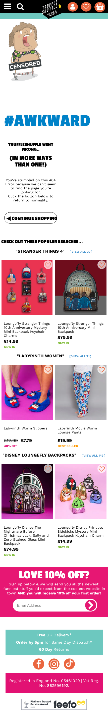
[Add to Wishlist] (48, 264)
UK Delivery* (54, 635)
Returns (54, 649)
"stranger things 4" (54, 251)
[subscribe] (90, 605)
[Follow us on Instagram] (54, 664)
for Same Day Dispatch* (54, 642)
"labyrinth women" (54, 355)
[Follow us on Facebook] (38, 664)
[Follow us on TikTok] (69, 664)
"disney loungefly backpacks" (54, 455)
